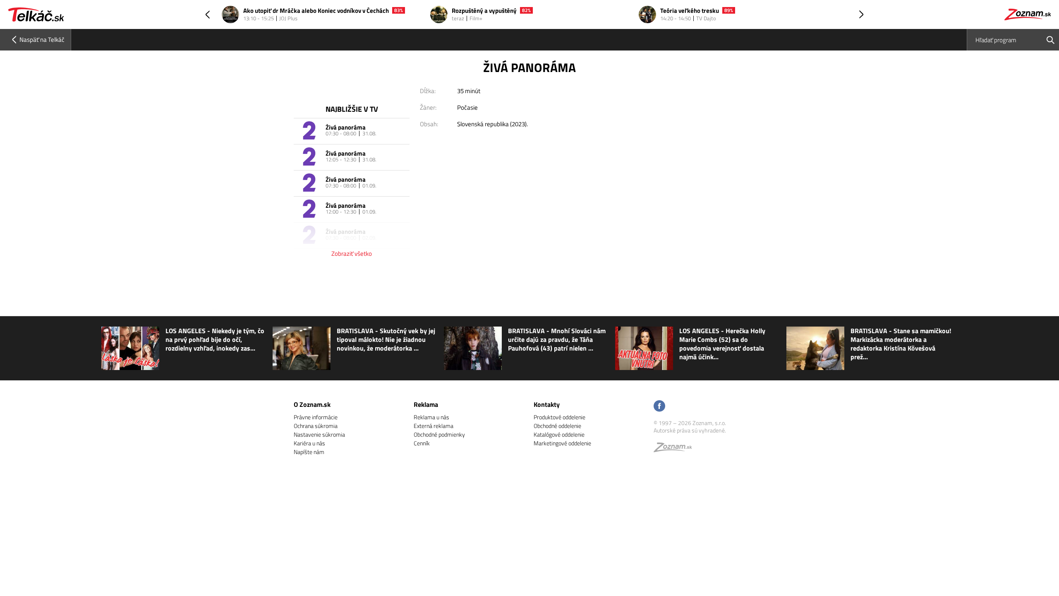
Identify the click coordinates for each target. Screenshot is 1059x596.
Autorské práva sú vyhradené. (690, 430)
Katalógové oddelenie (559, 434)
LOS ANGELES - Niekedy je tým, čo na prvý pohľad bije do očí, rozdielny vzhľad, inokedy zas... (214, 340)
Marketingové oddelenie (562, 443)
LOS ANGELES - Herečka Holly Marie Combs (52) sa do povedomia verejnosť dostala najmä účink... (722, 344)
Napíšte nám (309, 451)
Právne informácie (316, 417)
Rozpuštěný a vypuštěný (484, 10)
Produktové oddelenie (559, 417)
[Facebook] (659, 407)
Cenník (422, 443)
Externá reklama (433, 425)
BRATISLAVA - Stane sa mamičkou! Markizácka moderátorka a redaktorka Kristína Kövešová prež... (901, 344)
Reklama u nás (431, 417)
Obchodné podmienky (439, 434)
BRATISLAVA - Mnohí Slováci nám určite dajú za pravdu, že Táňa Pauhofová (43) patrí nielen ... (557, 340)
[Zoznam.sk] (675, 449)
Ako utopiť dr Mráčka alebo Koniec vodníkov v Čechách (316, 10)
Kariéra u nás (309, 443)
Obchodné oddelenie (557, 425)
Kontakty (547, 404)
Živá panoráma (346, 127)
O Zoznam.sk (312, 404)
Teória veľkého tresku (689, 10)
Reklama (426, 404)
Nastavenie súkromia (319, 434)
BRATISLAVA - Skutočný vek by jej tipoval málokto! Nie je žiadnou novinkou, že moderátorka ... (386, 340)
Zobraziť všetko (351, 253)
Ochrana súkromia (316, 425)
